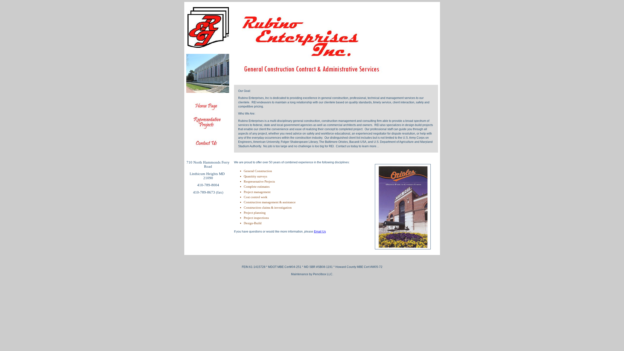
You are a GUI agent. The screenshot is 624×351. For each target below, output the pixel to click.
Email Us (320, 231)
